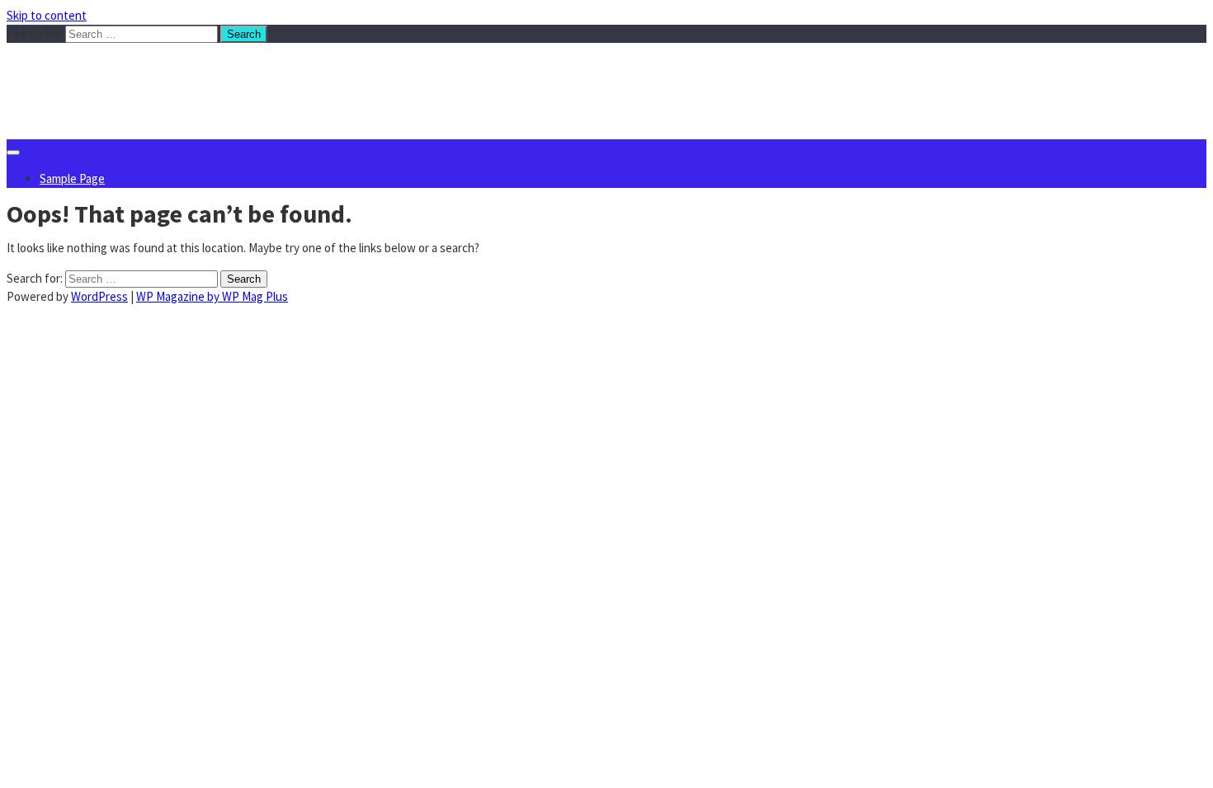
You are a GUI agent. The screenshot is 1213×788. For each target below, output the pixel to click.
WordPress (99, 296)
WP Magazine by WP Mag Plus (212, 296)
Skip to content (47, 15)
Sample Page (72, 178)
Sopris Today (130, 76)
